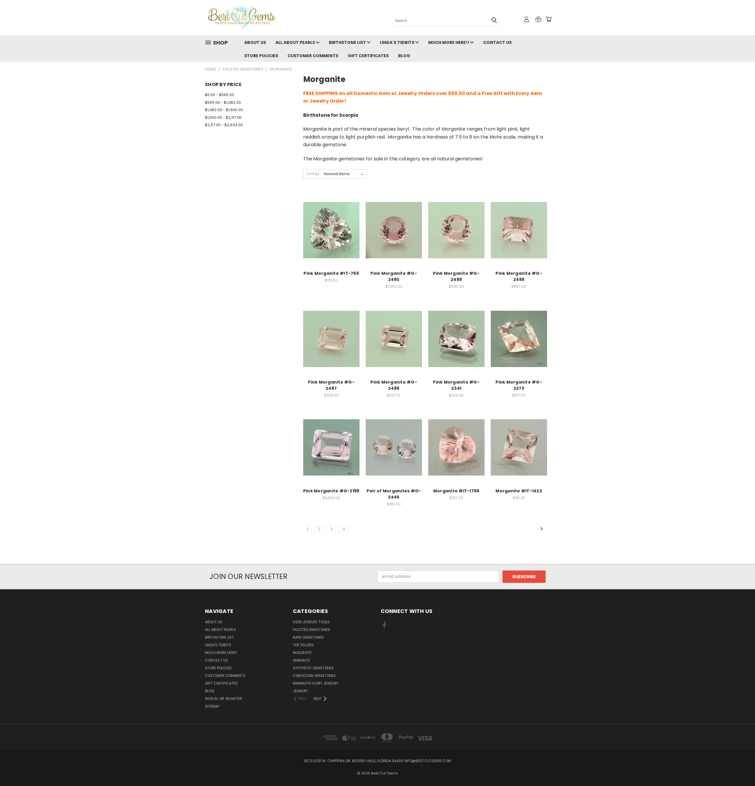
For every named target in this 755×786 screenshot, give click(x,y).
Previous (739, 767)
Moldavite (302, 652)
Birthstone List (348, 42)
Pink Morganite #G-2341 (456, 385)
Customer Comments (313, 56)
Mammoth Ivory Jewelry (315, 683)
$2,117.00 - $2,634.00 (224, 125)
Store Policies (261, 56)
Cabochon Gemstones (314, 675)
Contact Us (497, 42)
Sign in (212, 698)
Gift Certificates (368, 56)
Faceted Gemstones (311, 629)
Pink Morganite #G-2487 (331, 385)
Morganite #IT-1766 (456, 491)
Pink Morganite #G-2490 (393, 276)
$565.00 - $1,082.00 (223, 102)
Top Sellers (303, 644)
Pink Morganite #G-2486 (393, 385)
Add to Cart (331, 235)
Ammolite (301, 660)
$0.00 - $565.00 (219, 95)
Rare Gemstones (308, 637)
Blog (404, 56)
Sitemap (212, 706)
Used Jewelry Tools (311, 621)
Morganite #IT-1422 (518, 491)
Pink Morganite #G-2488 (518, 276)
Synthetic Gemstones (313, 667)
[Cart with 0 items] (549, 19)
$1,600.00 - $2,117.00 (223, 117)
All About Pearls (295, 42)
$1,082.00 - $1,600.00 (224, 110)
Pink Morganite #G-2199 (331, 491)
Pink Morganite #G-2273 (518, 385)
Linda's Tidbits (397, 42)
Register (234, 698)
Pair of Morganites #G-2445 (394, 494)
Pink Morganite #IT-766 (331, 273)
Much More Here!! (449, 42)
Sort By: (313, 174)
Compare (329, 224)
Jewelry (300, 690)
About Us (255, 42)
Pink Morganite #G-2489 (456, 276)
